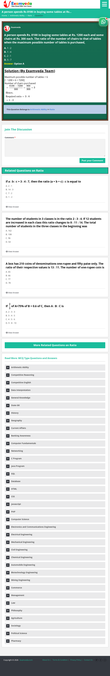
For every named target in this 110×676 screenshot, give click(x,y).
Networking (16, 450)
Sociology (15, 625)
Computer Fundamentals (22, 443)
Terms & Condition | (61, 660)
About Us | (46, 660)
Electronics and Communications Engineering (32, 526)
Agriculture (15, 618)
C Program (15, 458)
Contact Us (88, 660)
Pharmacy (15, 640)
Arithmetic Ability (38, 109)
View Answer (13, 206)
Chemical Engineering (20, 557)
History (13, 412)
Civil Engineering (18, 549)
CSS (12, 496)
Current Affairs (17, 428)
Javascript (15, 504)
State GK (14, 405)
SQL (12, 473)
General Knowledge (19, 397)
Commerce (15, 587)
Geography (15, 420)
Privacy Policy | (76, 660)
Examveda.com (26, 660)
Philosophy (15, 610)
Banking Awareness (20, 435)
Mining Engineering (19, 580)
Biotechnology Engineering (23, 572)
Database (14, 481)
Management (16, 595)
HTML (13, 488)
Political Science (18, 633)
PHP (12, 511)
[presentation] (19, 93)
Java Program (16, 466)
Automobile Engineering (22, 564)
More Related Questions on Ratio (55, 345)
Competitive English (20, 382)
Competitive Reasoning (21, 374)
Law (12, 602)
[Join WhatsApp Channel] (103, 21)
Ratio (52, 109)
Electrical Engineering (20, 534)
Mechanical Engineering (21, 542)
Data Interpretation (20, 390)
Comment (10, 137)
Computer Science (19, 519)
